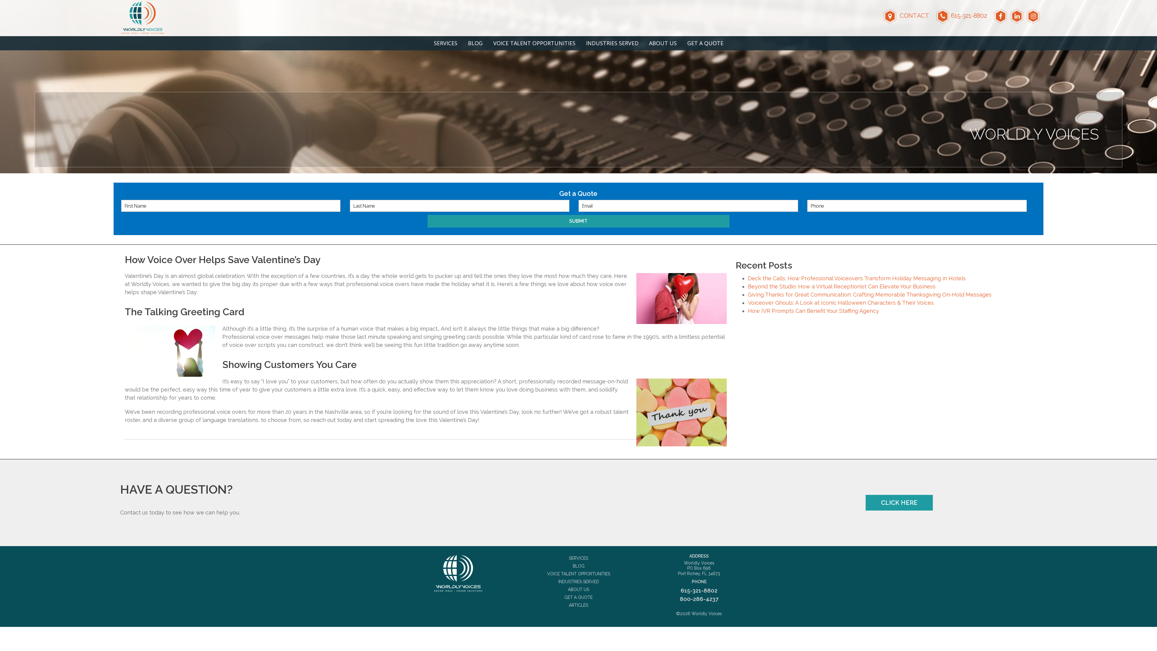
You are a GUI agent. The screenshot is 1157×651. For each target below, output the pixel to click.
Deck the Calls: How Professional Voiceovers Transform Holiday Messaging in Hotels (857, 278)
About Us (663, 43)
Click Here (899, 502)
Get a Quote (705, 43)
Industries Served (612, 43)
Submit (578, 221)
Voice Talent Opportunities (534, 43)
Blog (475, 43)
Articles (578, 605)
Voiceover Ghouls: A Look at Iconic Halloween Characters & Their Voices (841, 303)
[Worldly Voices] (458, 573)
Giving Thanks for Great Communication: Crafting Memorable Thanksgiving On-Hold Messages (870, 294)
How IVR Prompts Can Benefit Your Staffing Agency (813, 311)
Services (445, 43)
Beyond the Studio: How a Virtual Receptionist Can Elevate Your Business (842, 286)
